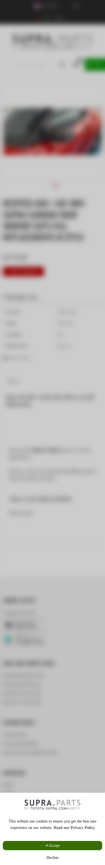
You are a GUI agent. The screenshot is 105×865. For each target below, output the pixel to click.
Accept (54, 845)
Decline (52, 857)
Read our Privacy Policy (74, 828)
